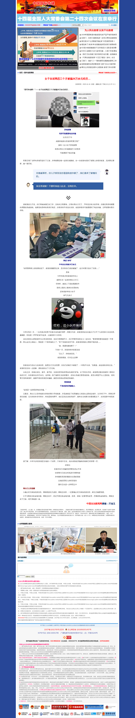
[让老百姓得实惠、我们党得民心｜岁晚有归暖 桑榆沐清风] (67, 21)
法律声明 (56, 625)
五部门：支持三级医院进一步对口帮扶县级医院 (99, 38)
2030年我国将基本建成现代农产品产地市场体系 (99, 35)
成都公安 (99, 84)
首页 (21, 72)
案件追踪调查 (29, 72)
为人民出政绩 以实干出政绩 (99, 30)
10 (61, 61)
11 (64, 61)
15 (75, 61)
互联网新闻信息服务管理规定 (50, 588)
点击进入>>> (56, 25)
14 (72, 61)
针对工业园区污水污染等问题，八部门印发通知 (99, 51)
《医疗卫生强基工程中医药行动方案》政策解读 (99, 54)
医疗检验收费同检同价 (68, 533)
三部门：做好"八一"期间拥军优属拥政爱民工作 (99, 61)
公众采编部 (49, 625)
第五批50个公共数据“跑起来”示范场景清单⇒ (98, 41)
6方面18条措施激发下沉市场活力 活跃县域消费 (98, 48)
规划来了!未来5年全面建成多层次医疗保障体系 (99, 44)
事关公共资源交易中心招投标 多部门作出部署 (98, 67)
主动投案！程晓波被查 (102, 533)
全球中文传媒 (34, 6)
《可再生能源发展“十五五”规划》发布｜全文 (98, 57)
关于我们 (42, 625)
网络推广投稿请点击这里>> (108, 72)
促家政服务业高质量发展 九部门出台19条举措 (98, 64)
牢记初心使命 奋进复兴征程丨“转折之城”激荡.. (44, 64)
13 (70, 61)
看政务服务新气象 (34, 533)
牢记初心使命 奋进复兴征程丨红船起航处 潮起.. (74, 64)
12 (67, 61)
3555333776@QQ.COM (32, 25)
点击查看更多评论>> (112, 560)
